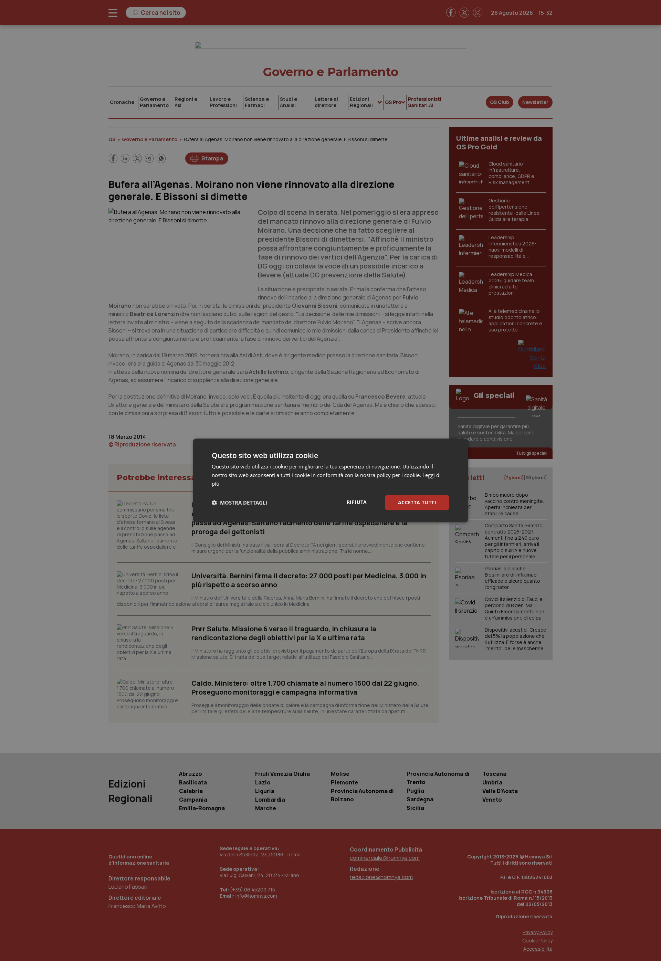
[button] (239, 502)
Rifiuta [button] (357, 502)
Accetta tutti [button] (417, 502)
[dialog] (330, 480)
